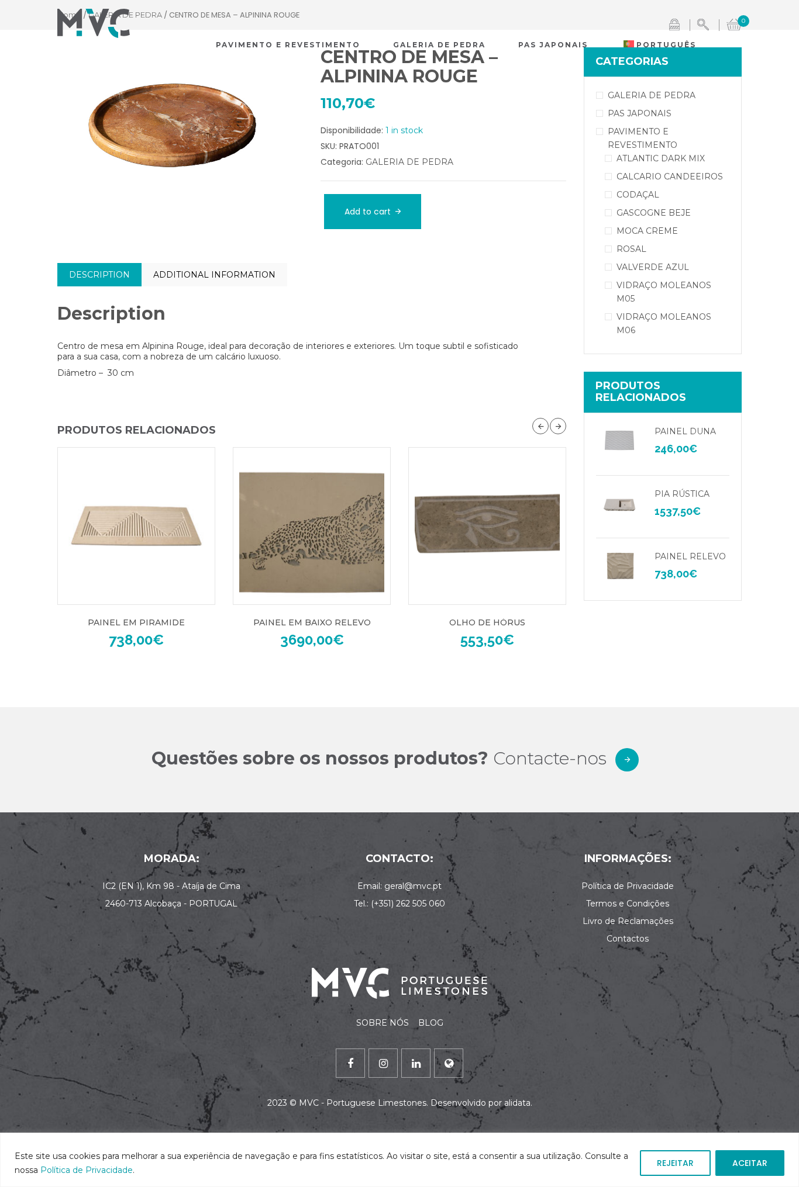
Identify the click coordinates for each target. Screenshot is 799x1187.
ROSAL (631, 249)
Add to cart (368, 211)
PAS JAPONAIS (639, 113)
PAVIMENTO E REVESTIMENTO (642, 138)
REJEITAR (675, 1163)
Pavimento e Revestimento (288, 44)
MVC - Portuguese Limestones (362, 1103)
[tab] (99, 274)
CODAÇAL (638, 194)
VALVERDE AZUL (653, 267)
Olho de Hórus (487, 622)
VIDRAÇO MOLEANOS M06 (664, 323)
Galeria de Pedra (439, 44)
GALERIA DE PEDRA (409, 162)
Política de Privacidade (86, 1170)
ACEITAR (749, 1163)
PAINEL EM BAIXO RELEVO (312, 622)
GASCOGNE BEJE (654, 212)
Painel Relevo (690, 556)
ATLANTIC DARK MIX (661, 158)
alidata (517, 1103)
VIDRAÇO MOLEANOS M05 (664, 292)
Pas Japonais (553, 44)
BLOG (430, 1023)
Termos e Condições (627, 903)
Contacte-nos (550, 758)
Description (99, 274)
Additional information (214, 274)
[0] (734, 23)
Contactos (628, 938)
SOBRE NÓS (383, 1023)
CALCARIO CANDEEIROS (670, 176)
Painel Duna (685, 431)
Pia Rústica (682, 494)
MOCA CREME (647, 231)
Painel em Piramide (136, 622)
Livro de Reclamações (628, 921)
